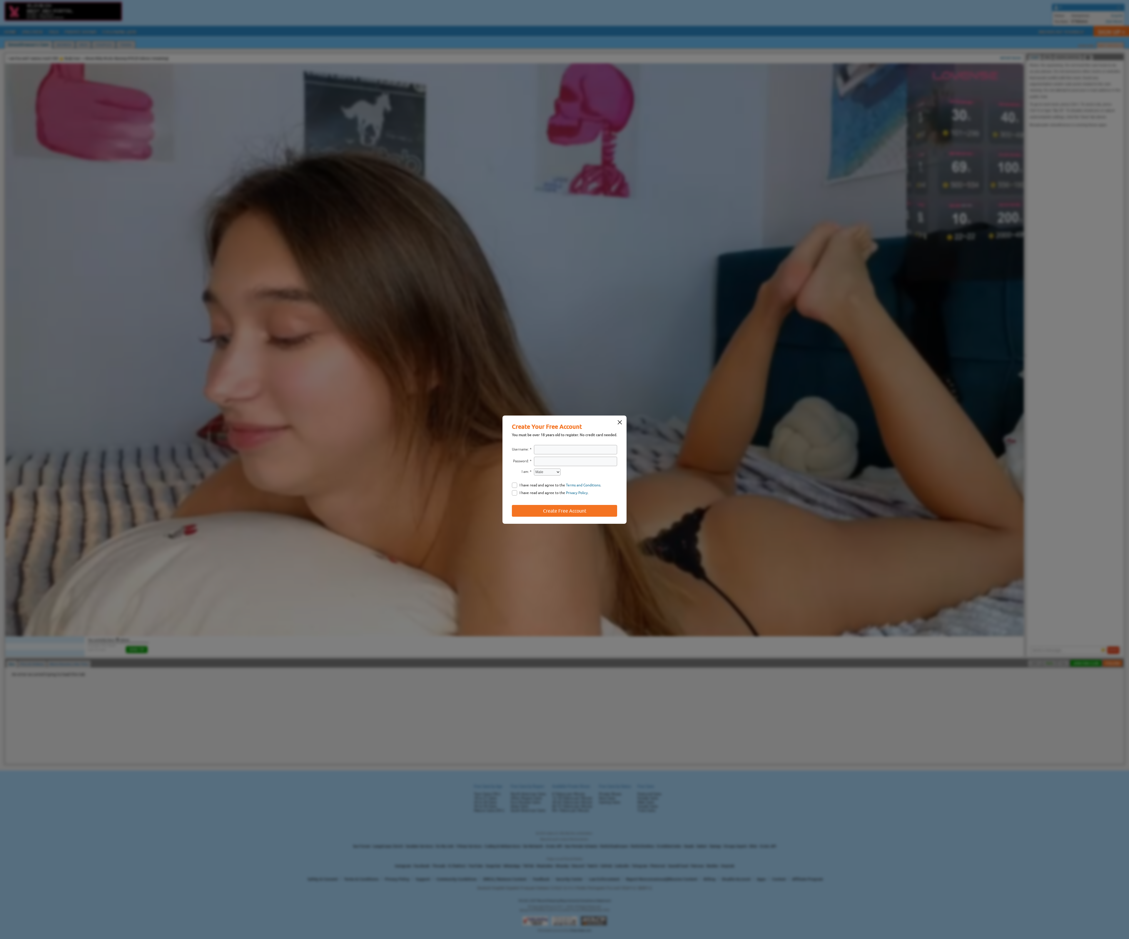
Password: (521, 461)
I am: (525, 472)
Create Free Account (564, 510)
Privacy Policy (577, 493)
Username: (520, 449)
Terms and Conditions (583, 485)
